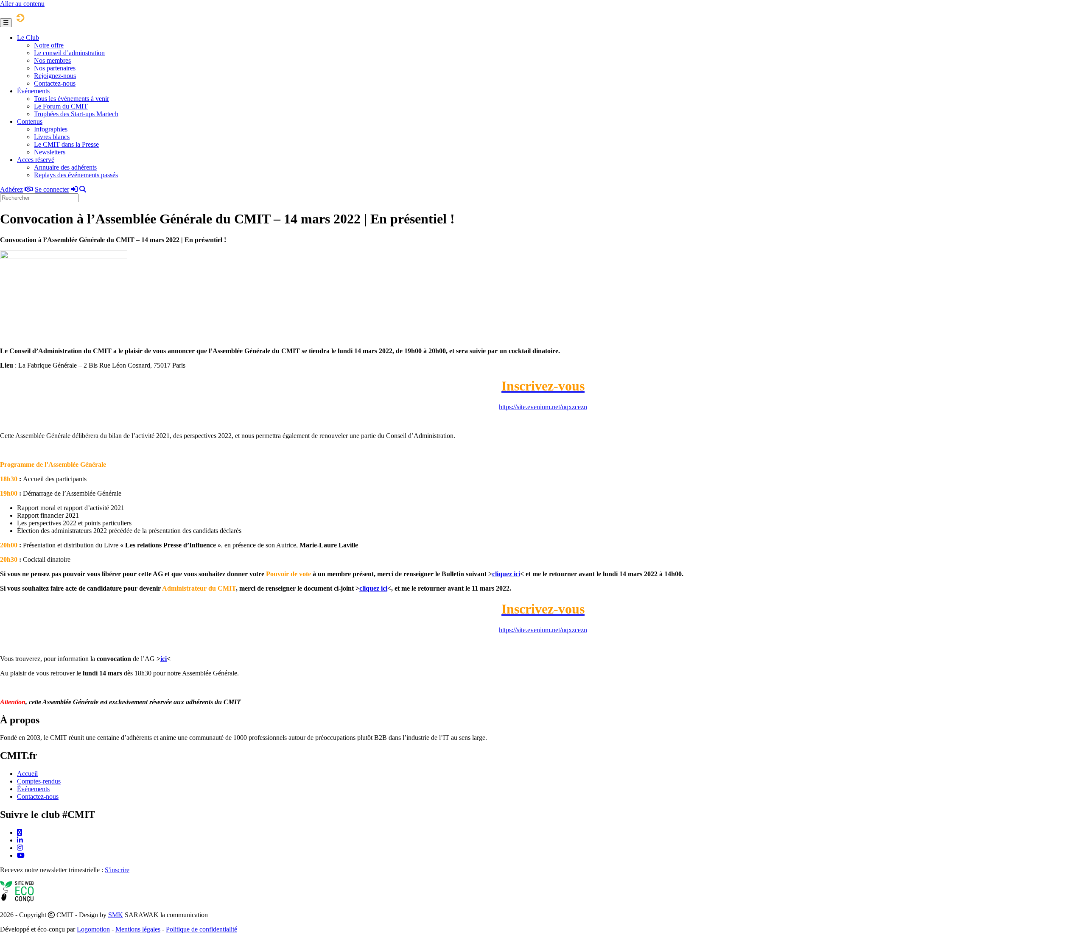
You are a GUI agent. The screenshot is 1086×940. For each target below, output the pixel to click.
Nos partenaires (55, 68)
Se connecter (52, 189)
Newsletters (49, 152)
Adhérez (11, 189)
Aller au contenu (22, 3)
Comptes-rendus (39, 781)
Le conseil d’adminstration (69, 52)
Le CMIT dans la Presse (66, 144)
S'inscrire (117, 869)
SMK (115, 914)
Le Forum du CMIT (61, 106)
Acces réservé (35, 159)
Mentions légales (137, 929)
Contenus (29, 121)
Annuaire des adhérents (65, 167)
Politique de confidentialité (201, 929)
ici (163, 658)
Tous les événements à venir (71, 98)
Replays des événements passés (76, 175)
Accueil (27, 773)
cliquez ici (506, 573)
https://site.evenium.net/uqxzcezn (543, 406)
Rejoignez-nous (55, 75)
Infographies (50, 129)
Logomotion (93, 929)
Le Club (28, 37)
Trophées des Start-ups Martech (76, 113)
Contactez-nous (55, 83)
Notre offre (49, 45)
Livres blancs (52, 136)
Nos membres (52, 60)
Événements (33, 91)
